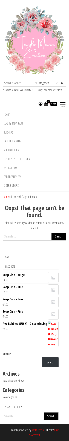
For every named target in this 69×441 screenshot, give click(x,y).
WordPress (38, 430)
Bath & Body (10, 168)
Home (7, 114)
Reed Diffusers (12, 150)
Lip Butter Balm (12, 141)
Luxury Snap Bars (13, 123)
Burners (8, 132)
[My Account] (40, 103)
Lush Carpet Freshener (17, 159)
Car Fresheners (13, 176)
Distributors (11, 185)
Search (7, 354)
